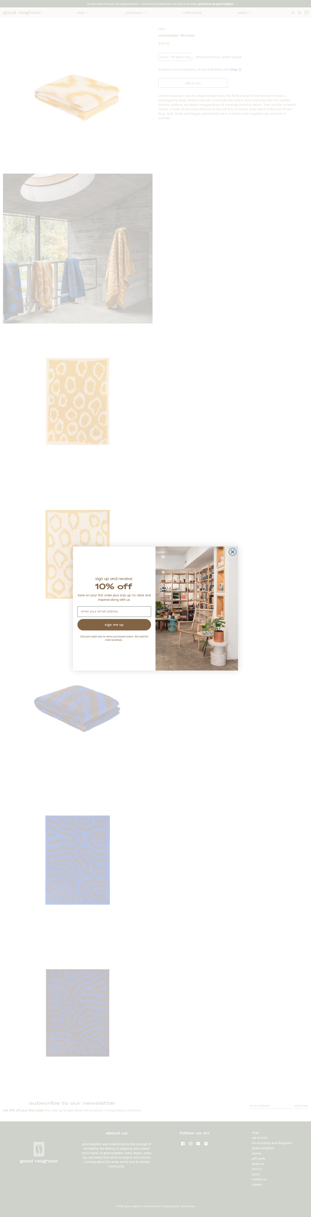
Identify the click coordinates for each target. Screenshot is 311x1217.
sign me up (114, 625)
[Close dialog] (232, 552)
